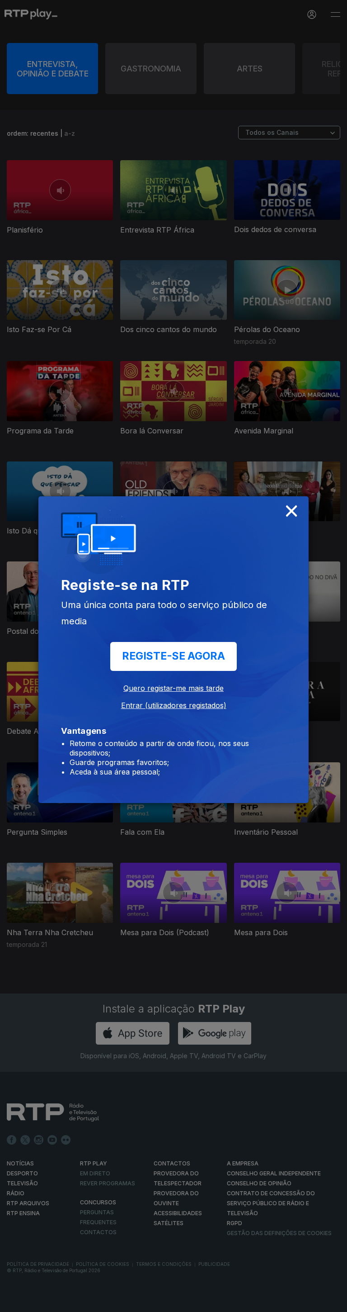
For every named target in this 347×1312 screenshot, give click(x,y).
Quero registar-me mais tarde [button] (173, 688)
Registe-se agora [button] (173, 656)
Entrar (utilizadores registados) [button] (173, 705)
